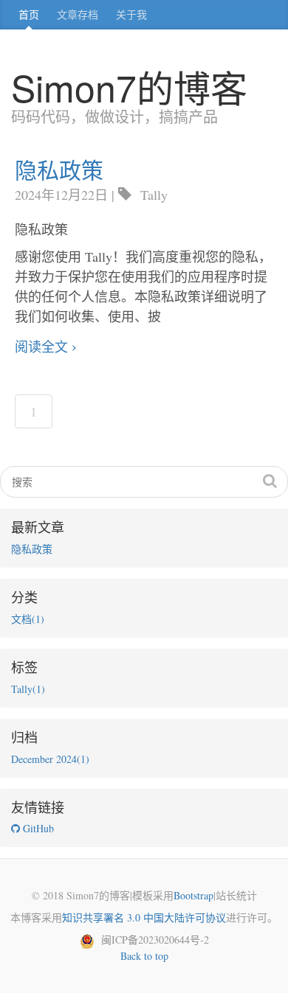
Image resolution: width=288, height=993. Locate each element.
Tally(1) (28, 689)
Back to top (144, 956)
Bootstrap (193, 895)
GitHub (37, 828)
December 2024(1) (50, 759)
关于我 (131, 14)
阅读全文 (41, 346)
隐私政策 (59, 169)
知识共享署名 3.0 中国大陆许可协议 (144, 917)
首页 (28, 14)
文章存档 (77, 14)
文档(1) (27, 619)
